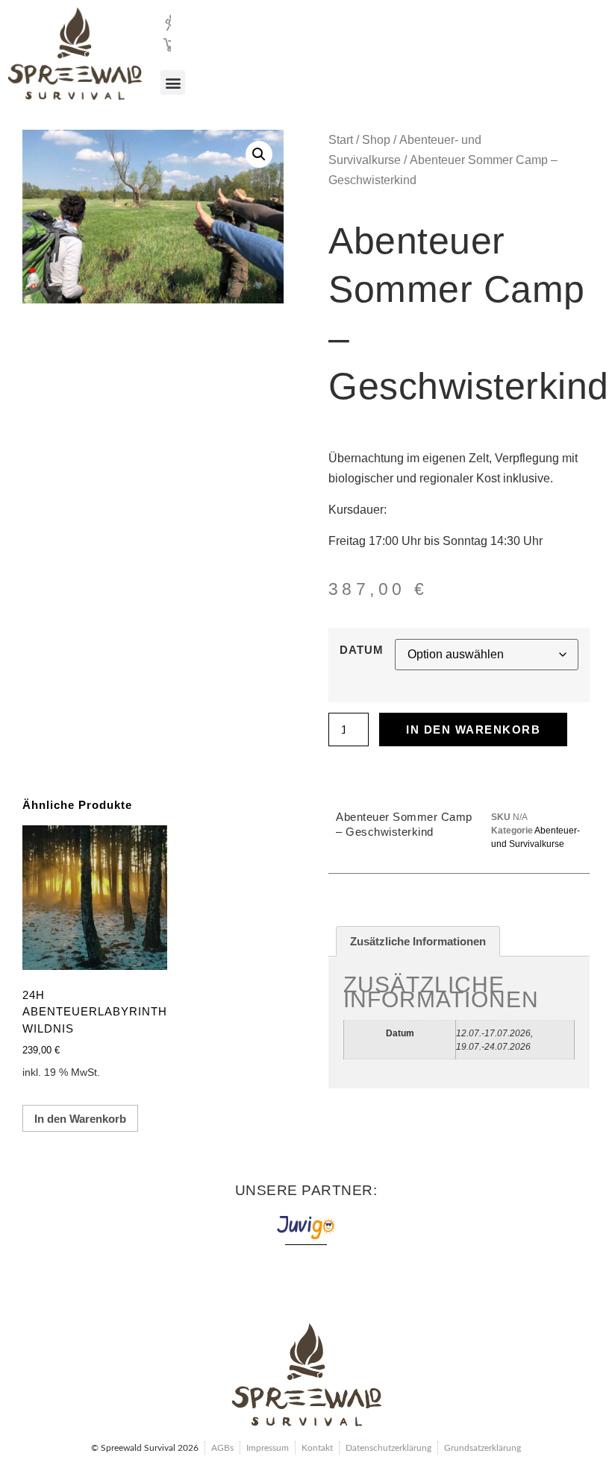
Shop (376, 139)
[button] (172, 82)
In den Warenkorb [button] (80, 1118)
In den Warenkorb (473, 729)
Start (340, 139)
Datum (362, 649)
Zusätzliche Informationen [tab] (418, 941)
